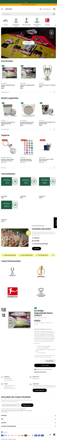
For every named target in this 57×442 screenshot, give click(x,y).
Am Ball (6, 439)
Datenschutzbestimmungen (17, 410)
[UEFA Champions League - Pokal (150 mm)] (47, 72)
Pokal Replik (41, 83)
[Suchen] (54, 14)
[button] (2, 4)
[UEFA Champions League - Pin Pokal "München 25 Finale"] (47, 147)
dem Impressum (29, 410)
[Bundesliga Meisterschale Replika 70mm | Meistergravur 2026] (47, 110)
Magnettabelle (4, 83)
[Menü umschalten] (2, 9)
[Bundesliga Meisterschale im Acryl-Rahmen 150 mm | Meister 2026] (28, 110)
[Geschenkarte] (9, 205)
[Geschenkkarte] (9, 181)
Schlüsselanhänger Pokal (6, 157)
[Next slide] (37, 56)
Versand (42, 322)
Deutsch (28, 2)
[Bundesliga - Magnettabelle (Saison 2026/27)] (9, 72)
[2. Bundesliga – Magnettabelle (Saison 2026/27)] (28, 72)
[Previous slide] (20, 56)
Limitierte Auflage (42, 157)
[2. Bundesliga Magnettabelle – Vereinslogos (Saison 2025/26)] (28, 147)
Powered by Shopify (12, 439)
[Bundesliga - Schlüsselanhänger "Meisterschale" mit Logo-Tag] (9, 147)
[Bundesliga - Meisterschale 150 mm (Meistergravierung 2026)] (9, 110)
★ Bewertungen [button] (56, 223)
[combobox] (28, 14)
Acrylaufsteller (23, 120)
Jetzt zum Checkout (45, 365)
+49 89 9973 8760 (7, 378)
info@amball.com (35, 378)
